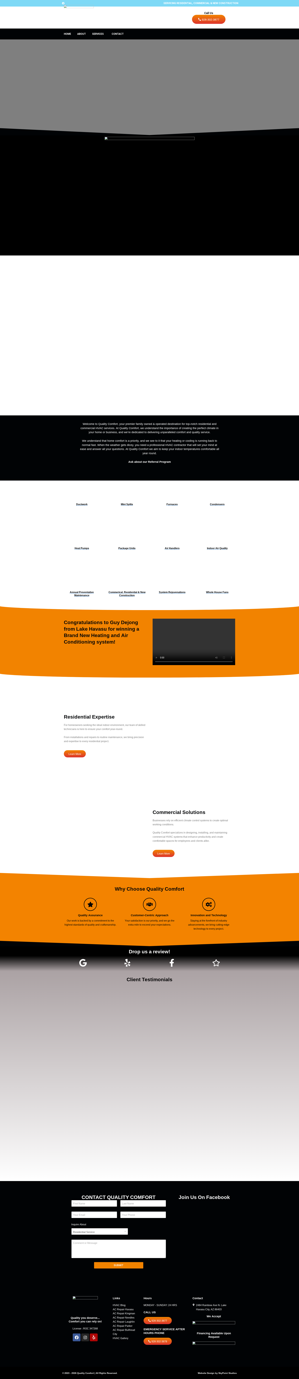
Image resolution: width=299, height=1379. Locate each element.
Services (98, 33)
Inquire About (78, 1224)
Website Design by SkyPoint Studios (217, 1372)
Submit (118, 1265)
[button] (104, 34)
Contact (118, 33)
